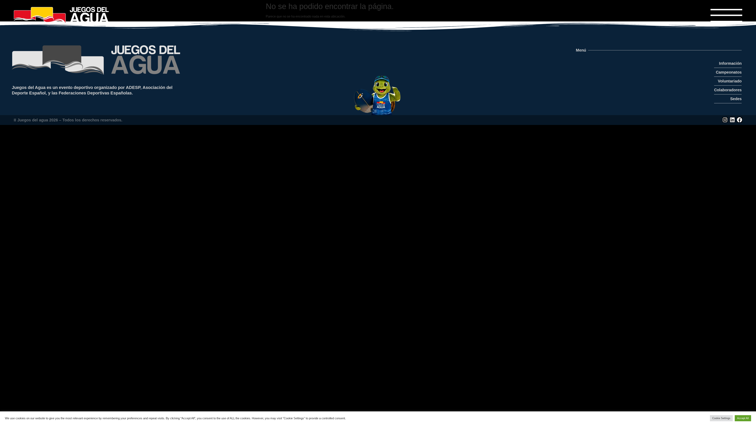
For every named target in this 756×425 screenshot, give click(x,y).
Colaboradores (728, 90)
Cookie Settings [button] (721, 418)
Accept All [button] (743, 418)
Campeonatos (729, 72)
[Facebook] (739, 119)
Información (730, 63)
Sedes (736, 99)
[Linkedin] (732, 119)
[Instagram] (725, 119)
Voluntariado (730, 81)
